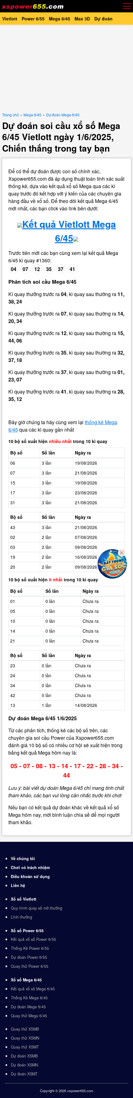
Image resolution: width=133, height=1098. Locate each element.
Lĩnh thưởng (21, 917)
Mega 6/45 (59, 18)
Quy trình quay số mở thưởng (36, 908)
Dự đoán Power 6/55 (29, 957)
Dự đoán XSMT (24, 1074)
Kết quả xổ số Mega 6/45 (33, 989)
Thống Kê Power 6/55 (30, 948)
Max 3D (82, 18)
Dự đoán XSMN (24, 1065)
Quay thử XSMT (25, 1047)
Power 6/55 (33, 18)
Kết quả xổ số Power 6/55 (33, 939)
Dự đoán (103, 18)
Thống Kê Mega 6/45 (29, 998)
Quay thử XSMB (25, 1029)
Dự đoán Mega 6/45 (28, 1007)
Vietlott (9, 18)
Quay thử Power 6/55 (29, 966)
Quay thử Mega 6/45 (29, 1015)
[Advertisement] (66, 68)
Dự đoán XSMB (24, 1056)
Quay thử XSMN (25, 1038)
